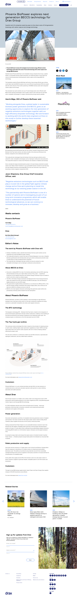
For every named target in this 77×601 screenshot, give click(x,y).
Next (73, 501)
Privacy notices (19, 582)
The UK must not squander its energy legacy (13, 513)
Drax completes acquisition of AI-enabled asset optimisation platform (63, 114)
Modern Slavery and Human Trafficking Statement (23, 580)
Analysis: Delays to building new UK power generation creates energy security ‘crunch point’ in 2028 (60, 515)
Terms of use (35, 577)
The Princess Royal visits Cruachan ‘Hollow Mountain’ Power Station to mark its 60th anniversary (63, 136)
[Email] (66, 71)
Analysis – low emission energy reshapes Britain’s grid (64, 93)
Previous (3, 501)
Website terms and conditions (38, 579)
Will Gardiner (10, 517)
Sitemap (34, 573)
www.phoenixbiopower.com (25, 377)
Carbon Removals (63, 5)
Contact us (7, 573)
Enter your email (10, 543)
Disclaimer (18, 577)
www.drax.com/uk (22, 475)
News (57, 90)
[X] (57, 71)
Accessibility (18, 573)
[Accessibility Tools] (21, 1)
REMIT (34, 575)
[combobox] (20, 551)
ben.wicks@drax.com (10, 238)
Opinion (9, 510)
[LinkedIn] (63, 71)
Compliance (18, 575)
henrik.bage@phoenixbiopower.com (14, 226)
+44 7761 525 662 (9, 237)
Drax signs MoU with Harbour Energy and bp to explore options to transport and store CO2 (38, 514)
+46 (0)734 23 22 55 (10, 224)
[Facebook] (60, 71)
